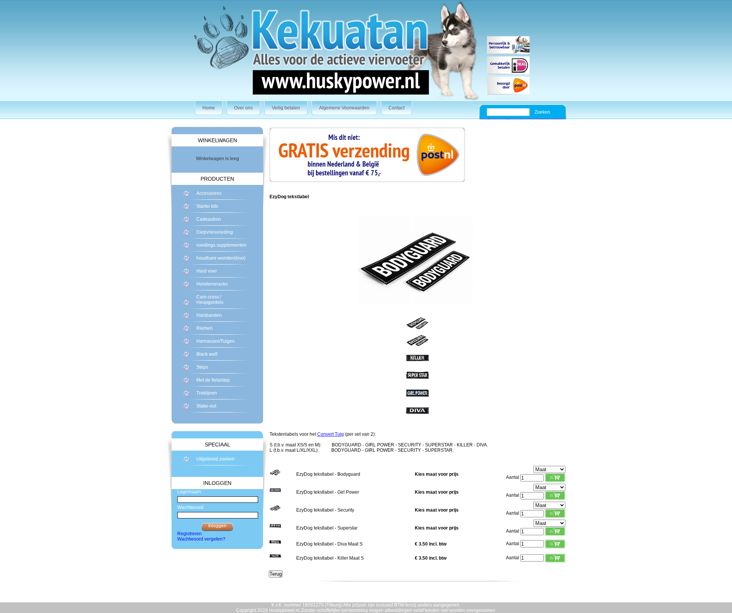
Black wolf (206, 354)
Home (208, 108)
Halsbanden (209, 315)
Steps (202, 367)
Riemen (204, 328)
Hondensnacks (212, 284)
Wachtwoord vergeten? (201, 539)
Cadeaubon (208, 219)
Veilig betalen (286, 108)
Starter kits (207, 206)
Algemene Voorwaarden (344, 108)
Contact (396, 108)
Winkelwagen (217, 140)
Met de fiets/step (213, 380)
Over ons (243, 108)
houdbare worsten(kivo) (221, 258)
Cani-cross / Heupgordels (209, 299)
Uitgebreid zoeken (215, 459)
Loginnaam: (189, 491)
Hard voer (206, 271)
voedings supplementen (221, 245)
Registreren (189, 533)
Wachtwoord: (190, 507)
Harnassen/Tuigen (215, 341)
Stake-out (206, 406)
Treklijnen (206, 393)
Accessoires (209, 193)
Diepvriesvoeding (214, 232)
